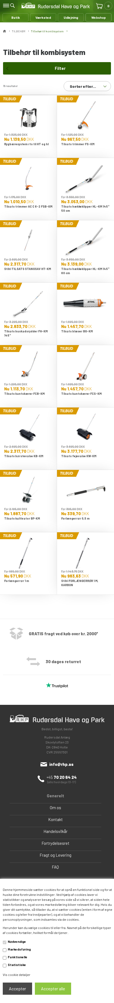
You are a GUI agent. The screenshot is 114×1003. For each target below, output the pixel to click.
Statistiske (17, 965)
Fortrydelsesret (55, 843)
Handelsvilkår (55, 831)
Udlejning (71, 17)
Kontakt (55, 819)
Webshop (98, 17)
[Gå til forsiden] (55, 6)
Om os (55, 807)
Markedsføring (19, 949)
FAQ (55, 866)
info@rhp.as (61, 764)
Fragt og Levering (55, 855)
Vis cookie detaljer (16, 974)
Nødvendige (17, 941)
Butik (15, 17)
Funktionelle (17, 957)
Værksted (43, 17)
